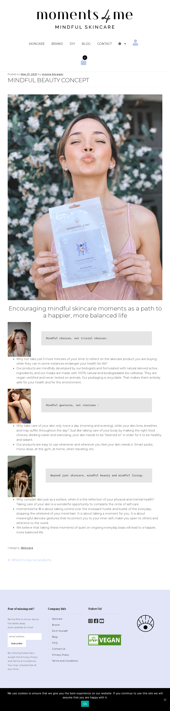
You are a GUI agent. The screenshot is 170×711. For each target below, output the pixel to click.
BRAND (57, 44)
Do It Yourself (60, 630)
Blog (55, 636)
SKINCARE (37, 44)
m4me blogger (52, 74)
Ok (85, 703)
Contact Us (58, 648)
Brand (56, 624)
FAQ (55, 642)
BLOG (86, 44)
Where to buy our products (31, 560)
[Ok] (165, 700)
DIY (72, 44)
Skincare (27, 547)
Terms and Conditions (65, 660)
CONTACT (104, 44)
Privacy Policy (60, 654)
